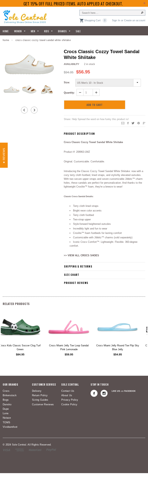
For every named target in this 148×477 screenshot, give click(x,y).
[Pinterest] (138, 122)
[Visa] (6, 449)
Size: (67, 82)
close (144, 3)
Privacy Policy (69, 399)
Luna (5, 413)
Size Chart (71, 275)
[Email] (122, 122)
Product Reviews (76, 283)
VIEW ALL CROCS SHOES (83, 255)
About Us (66, 395)
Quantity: (69, 92)
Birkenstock (10, 395)
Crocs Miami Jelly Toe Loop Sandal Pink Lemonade (74, 347)
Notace (7, 417)
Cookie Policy (69, 404)
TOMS (6, 422)
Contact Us (67, 390)
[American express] (19, 449)
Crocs (6, 390)
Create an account (134, 20)
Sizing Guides (40, 399)
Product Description (79, 133)
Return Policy (40, 395)
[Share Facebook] (128, 122)
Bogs (6, 399)
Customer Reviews (43, 404)
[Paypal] (51, 449)
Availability (71, 64)
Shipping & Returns (78, 266)
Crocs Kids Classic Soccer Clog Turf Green (25, 347)
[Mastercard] (35, 449)
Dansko (7, 404)
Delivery (36, 390)
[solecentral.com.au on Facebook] (94, 393)
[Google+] (144, 122)
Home (6, 40)
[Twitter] (133, 122)
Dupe (6, 408)
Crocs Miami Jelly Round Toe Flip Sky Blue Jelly (122, 347)
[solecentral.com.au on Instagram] (104, 393)
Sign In (116, 20)
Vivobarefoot (10, 426)
